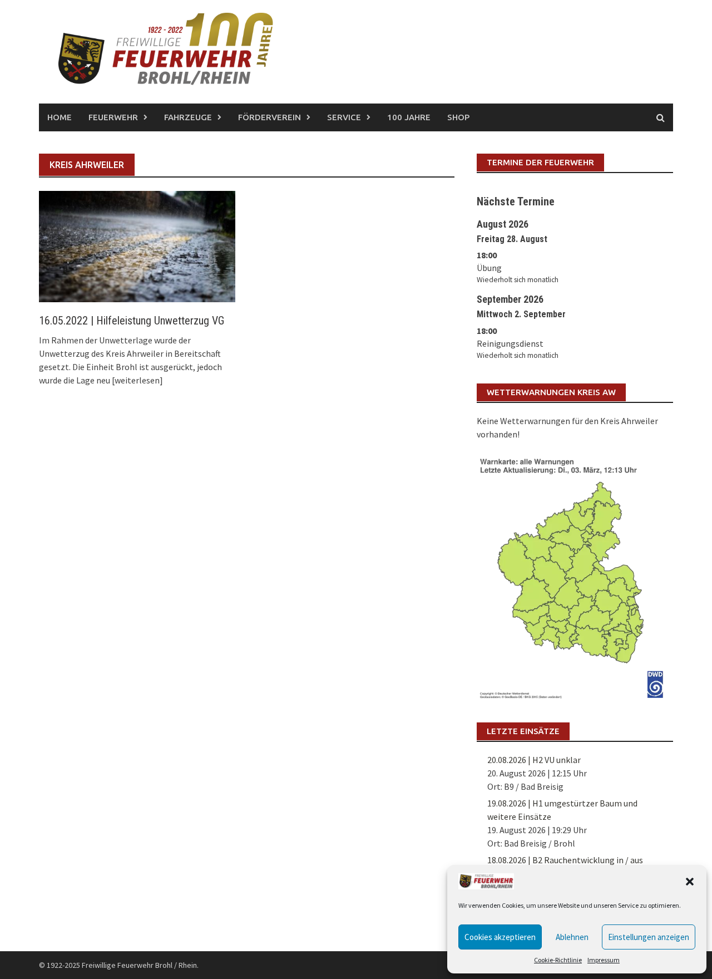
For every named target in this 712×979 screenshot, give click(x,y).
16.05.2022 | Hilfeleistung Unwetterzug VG (131, 320)
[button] (689, 881)
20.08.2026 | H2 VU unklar (534, 759)
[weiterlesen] (137, 380)
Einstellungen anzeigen (648, 937)
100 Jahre (409, 117)
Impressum (603, 960)
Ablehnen (572, 937)
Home (59, 117)
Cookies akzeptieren (500, 937)
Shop (458, 117)
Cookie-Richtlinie (558, 960)
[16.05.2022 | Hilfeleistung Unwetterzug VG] (137, 245)
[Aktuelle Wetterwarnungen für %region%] (575, 576)
